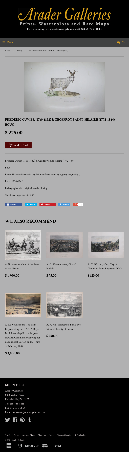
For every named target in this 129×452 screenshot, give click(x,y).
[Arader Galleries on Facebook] (14, 421)
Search (8, 435)
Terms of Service (64, 435)
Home (7, 50)
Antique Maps (28, 435)
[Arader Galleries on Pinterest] (22, 421)
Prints (19, 50)
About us (42, 435)
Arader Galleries (18, 440)
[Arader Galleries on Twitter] (7, 421)
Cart (123, 42)
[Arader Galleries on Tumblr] (29, 421)
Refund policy (80, 435)
